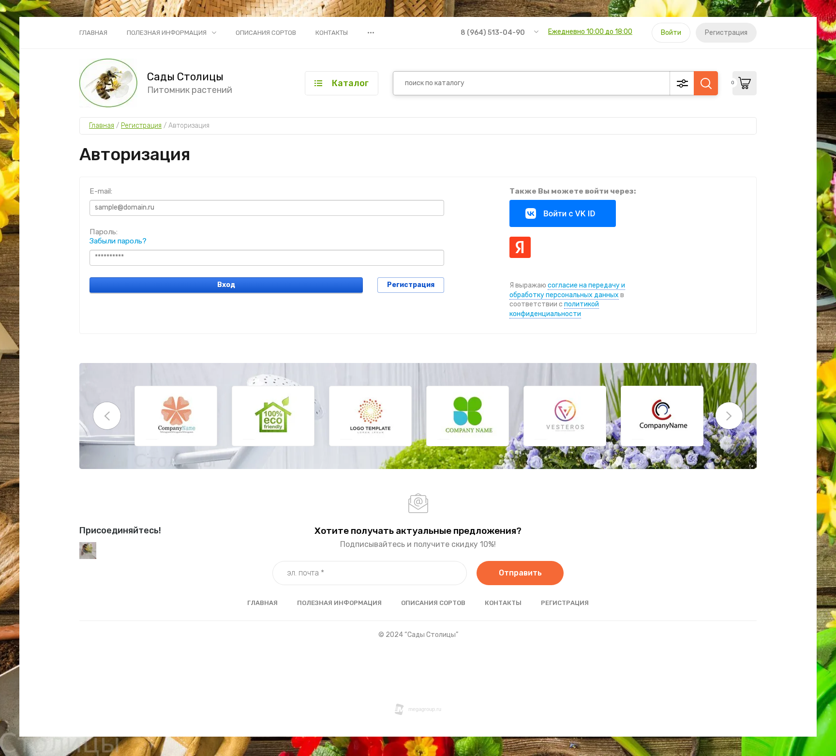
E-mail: (101, 191)
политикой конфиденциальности (554, 309)
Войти (671, 33)
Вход (226, 285)
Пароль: (104, 231)
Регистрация (726, 33)
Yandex (520, 247)
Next (729, 415)
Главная (93, 32)
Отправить (520, 572)
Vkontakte (562, 213)
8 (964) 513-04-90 (493, 33)
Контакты (331, 32)
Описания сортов (266, 32)
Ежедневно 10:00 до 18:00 (590, 32)
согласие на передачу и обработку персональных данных (567, 290)
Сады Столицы (185, 77)
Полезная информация (167, 32)
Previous (106, 415)
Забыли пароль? (118, 240)
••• (370, 32)
